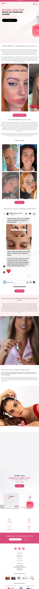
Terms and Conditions (19, 565)
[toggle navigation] (37, 4)
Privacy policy (19, 568)
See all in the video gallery (19, 115)
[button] (38, 172)
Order (9, 20)
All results (19, 202)
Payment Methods (19, 569)
